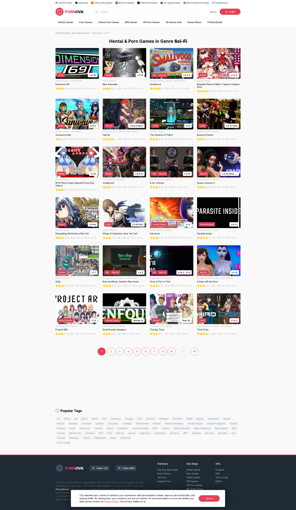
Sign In (213, 11)
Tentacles (74, 438)
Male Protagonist (202, 428)
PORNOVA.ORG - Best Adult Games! (72, 33)
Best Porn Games (126, 3)
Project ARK (62, 329)
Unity (61, 75)
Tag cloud (97, 33)
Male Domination (182, 428)
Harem (110, 428)
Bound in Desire (205, 135)
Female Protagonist (216, 423)
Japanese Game (140, 428)
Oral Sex (120, 433)
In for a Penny (157, 183)
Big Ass (200, 419)
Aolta (58, 281)
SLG (234, 433)
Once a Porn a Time (160, 281)
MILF (234, 428)
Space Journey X (206, 183)
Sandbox (196, 433)
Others (109, 125)
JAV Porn (162, 477)
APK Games (131, 22)
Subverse (155, 233)
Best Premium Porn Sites (198, 3)
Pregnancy (145, 433)
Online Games (193, 477)
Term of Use (222, 477)
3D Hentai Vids (174, 22)
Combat (99, 423)
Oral (109, 433)
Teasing (61, 438)
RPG (186, 433)
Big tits (227, 419)
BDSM (189, 419)
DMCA (219, 481)
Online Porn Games (108, 22)
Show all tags (63, 442)
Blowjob (61, 423)
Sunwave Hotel (63, 135)
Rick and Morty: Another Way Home (121, 281)
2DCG (67, 419)
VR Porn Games (151, 22)
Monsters (90, 433)
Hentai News (194, 22)
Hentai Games (65, 22)
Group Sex (85, 428)
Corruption (113, 423)
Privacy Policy (111, 501)
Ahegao (129, 419)
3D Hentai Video (194, 489)
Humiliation (122, 428)
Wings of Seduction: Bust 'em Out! (120, 233)
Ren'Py (162, 75)
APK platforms (62, 489)
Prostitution (160, 433)
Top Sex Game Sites (167, 469)
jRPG (155, 428)
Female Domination (174, 423)
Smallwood (155, 84)
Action (95, 419)
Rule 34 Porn (163, 473)
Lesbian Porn (164, 481)
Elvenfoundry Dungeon (114, 329)
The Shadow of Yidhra (161, 135)
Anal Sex (150, 419)
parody (132, 433)
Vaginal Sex (100, 438)
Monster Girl (75, 433)
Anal (139, 419)
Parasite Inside (204, 233)
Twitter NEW (128, 468)
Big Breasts (213, 419)
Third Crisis (202, 329)
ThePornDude (214, 22)
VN (154, 75)
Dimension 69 (62, 84)
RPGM (108, 75)
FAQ (218, 473)
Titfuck (86, 438)
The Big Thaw (157, 329)
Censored (86, 423)
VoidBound (108, 183)
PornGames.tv (221, 3)
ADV (104, 419)
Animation (177, 419)
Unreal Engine (159, 224)
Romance (174, 433)
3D (75, 419)
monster (61, 433)
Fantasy (156, 423)
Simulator (222, 433)
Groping (61, 428)
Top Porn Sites (65, 3)
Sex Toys (209, 433)
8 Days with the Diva (207, 281)
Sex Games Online (172, 3)
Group (72, 428)
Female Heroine (195, 423)
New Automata (110, 84)
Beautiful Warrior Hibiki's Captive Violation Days (218, 85)
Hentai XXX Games (148, 3)
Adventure (116, 419)
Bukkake (73, 423)
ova (74, 12)
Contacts (220, 469)
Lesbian (165, 428)
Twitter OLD (102, 468)
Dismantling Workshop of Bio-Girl (72, 233)
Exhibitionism (142, 423)
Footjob (233, 423)
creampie (127, 423)
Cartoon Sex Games (103, 3)
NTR (101, 433)
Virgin (113, 438)
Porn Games (85, 22)
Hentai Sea (83, 3)
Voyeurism (125, 438)
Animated (163, 419)
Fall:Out (106, 135)
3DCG (84, 419)
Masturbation (221, 428)
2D (58, 419)
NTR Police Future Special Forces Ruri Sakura (75, 184)
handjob (98, 428)
